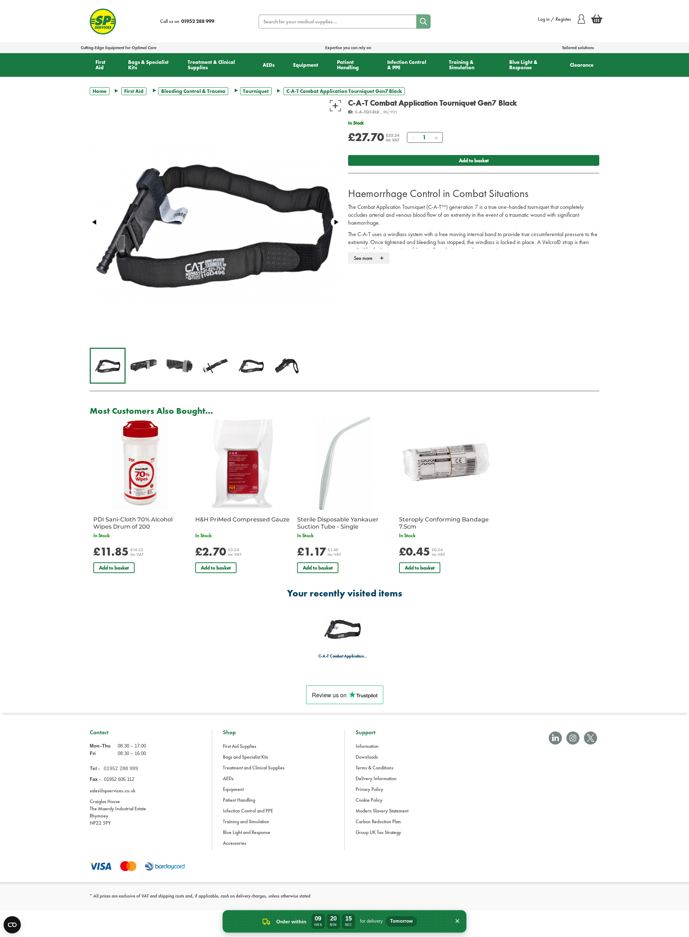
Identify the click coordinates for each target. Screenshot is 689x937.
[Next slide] (336, 222)
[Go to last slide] (95, 222)
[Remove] (412, 137)
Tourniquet (256, 91)
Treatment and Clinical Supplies (254, 767)
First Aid (100, 65)
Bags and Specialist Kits (245, 757)
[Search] (423, 21)
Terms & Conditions (374, 767)
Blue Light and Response (246, 832)
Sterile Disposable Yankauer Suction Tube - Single (338, 523)
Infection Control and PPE (248, 810)
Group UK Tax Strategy (378, 832)
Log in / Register (554, 19)
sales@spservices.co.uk (112, 790)
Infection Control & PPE (406, 65)
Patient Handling (348, 65)
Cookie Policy (369, 800)
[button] (108, 366)
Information (367, 746)
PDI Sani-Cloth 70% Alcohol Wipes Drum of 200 (133, 523)
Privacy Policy (369, 789)
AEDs (269, 65)
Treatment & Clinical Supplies (211, 65)
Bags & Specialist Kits (148, 65)
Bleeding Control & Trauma (193, 91)
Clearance (582, 65)
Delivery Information (376, 778)
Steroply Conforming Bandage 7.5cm (444, 523)
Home (100, 91)
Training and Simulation (246, 821)
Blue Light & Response (523, 65)
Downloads (367, 757)
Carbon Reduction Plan (378, 821)
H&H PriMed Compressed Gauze (242, 519)
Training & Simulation (461, 65)
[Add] (436, 137)
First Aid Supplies (239, 746)
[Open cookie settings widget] (12, 924)
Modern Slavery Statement (382, 810)
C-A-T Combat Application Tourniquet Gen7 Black (342, 656)
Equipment (305, 65)
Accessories (234, 843)
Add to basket (474, 160)
